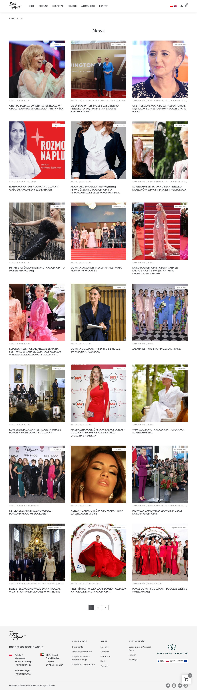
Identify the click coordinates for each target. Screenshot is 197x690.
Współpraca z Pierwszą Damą (109, 101)
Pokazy (35, 506)
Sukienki (105, 646)
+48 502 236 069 (23, 673)
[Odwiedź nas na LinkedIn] (185, 685)
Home (12, 19)
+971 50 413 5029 (54, 665)
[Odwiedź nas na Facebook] (168, 685)
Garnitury (105, 656)
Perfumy (105, 666)
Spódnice (105, 651)
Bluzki (103, 661)
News (27, 101)
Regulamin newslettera (83, 664)
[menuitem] (171, 5)
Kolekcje (133, 659)
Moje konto (77, 646)
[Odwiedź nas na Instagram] (174, 685)
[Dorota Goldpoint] (15, 6)
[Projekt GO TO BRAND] (172, 661)
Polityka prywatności (82, 651)
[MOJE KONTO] (181, 6)
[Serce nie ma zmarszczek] (172, 649)
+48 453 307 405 (23, 665)
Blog (27, 182)
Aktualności (16, 101)
